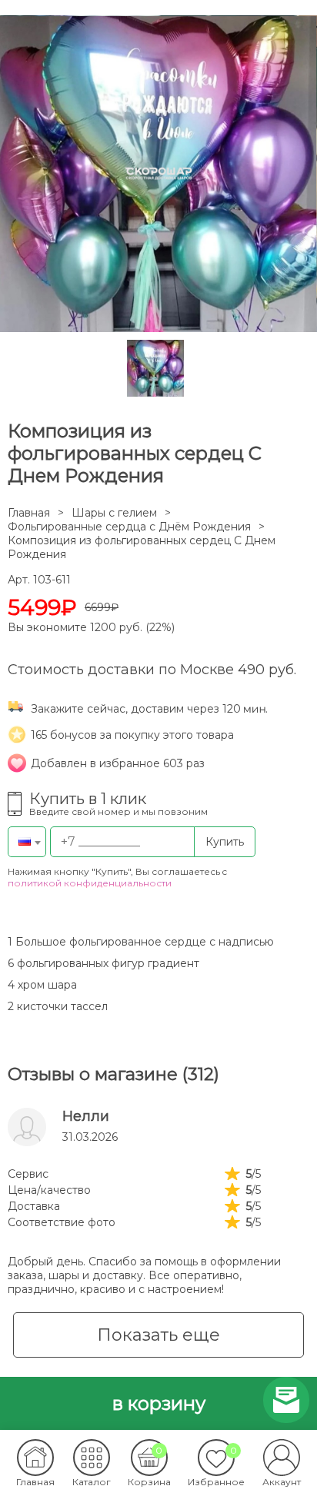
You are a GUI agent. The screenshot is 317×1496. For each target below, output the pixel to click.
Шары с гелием (114, 513)
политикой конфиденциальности (90, 883)
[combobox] (27, 841)
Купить (224, 842)
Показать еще (158, 1335)
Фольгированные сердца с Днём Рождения (129, 527)
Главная (29, 513)
